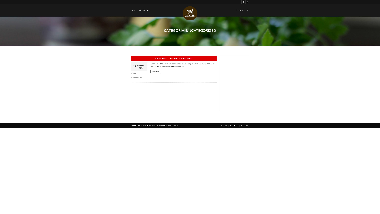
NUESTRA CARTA (145, 10)
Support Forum (234, 126)
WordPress (175, 125)
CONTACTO (240, 10)
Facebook (243, 2)
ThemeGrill (224, 126)
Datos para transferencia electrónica (173, 58)
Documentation (245, 126)
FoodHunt (154, 125)
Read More (155, 71)
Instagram (247, 2)
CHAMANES (143, 125)
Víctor (134, 73)
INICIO (133, 10)
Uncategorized (137, 77)
